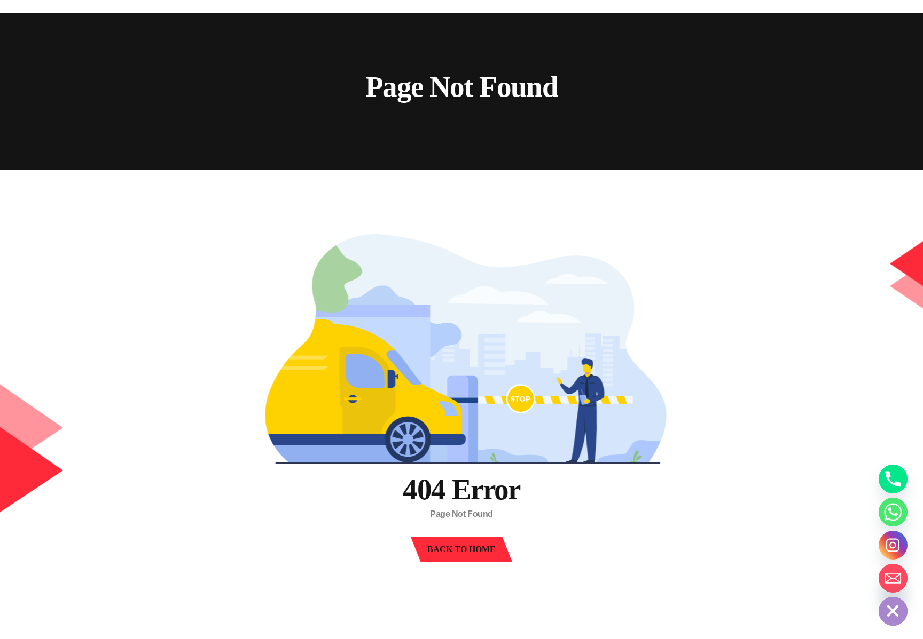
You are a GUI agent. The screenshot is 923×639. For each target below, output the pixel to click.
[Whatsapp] (893, 512)
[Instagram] (893, 545)
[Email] (893, 578)
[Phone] (893, 479)
